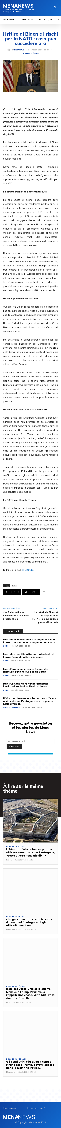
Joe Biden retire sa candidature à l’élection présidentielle (16, 615)
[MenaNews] (10, 50)
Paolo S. (9, 860)
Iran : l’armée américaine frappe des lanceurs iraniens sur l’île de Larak (25, 670)
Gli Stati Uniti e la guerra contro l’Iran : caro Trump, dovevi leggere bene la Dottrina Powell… (30, 1065)
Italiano (15, 586)
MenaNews (19, 50)
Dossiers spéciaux (30, 53)
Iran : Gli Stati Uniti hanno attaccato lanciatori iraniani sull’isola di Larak (25, 685)
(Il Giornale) (28, 569)
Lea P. (8, 1002)
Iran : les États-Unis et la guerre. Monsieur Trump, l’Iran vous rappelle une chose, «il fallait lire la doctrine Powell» (30, 993)
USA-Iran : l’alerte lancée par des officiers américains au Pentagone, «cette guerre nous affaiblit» (29, 701)
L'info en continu (13, 631)
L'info (6, 646)
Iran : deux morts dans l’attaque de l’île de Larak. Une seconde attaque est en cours (29, 641)
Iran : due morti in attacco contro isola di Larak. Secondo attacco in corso (28, 656)
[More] (44, 592)
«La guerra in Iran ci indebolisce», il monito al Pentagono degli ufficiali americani (29, 922)
